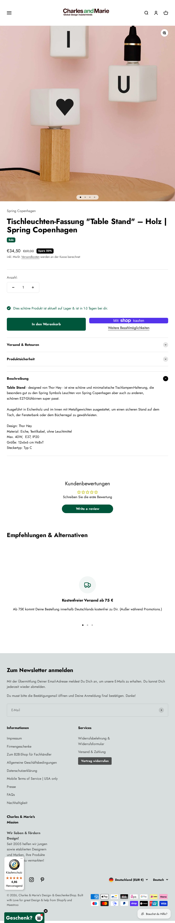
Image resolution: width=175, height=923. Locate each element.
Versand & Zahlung (92, 751)
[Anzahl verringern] (13, 287)
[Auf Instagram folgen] (31, 880)
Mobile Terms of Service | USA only (32, 778)
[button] (24, 917)
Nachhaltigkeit (17, 802)
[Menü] (21, 859)
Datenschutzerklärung (22, 770)
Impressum (14, 738)
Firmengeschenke (19, 746)
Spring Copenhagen (21, 210)
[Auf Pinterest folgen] (42, 880)
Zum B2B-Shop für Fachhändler (29, 754)
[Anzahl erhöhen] (33, 287)
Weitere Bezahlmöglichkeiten (128, 327)
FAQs (11, 794)
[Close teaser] (46, 911)
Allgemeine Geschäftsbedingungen (32, 762)
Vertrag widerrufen (95, 761)
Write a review (87, 508)
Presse (11, 786)
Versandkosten (30, 257)
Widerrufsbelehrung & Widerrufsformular (94, 741)
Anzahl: (12, 277)
